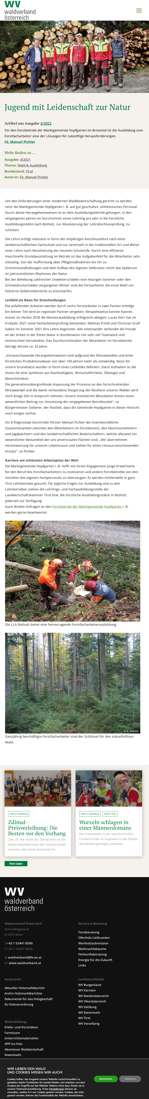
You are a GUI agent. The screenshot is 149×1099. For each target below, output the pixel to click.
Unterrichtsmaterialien (22, 1038)
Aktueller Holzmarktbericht (25, 988)
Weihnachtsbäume (92, 949)
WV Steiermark (89, 1012)
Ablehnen (130, 1079)
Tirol (29, 171)
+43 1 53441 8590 (20, 943)
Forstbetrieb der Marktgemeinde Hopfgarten (87, 506)
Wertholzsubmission (93, 943)
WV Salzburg (87, 1007)
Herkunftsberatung (92, 954)
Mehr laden (16, 863)
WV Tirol (84, 1018)
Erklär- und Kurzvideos (21, 1027)
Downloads (13, 1055)
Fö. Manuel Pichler (20, 142)
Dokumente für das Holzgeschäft (29, 999)
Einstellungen (56, 1089)
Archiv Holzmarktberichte (23, 993)
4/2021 (46, 123)
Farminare (12, 1033)
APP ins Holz (14, 1044)
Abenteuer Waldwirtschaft (24, 1049)
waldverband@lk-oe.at (24, 957)
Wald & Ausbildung (32, 165)
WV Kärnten (87, 990)
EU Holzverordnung (19, 1004)
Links (82, 965)
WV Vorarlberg (88, 1023)
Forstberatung (88, 932)
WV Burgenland (89, 985)
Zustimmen (105, 1079)
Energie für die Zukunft (95, 960)
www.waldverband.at (25, 963)
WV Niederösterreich (93, 996)
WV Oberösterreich (92, 1001)
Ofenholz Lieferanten (94, 938)
